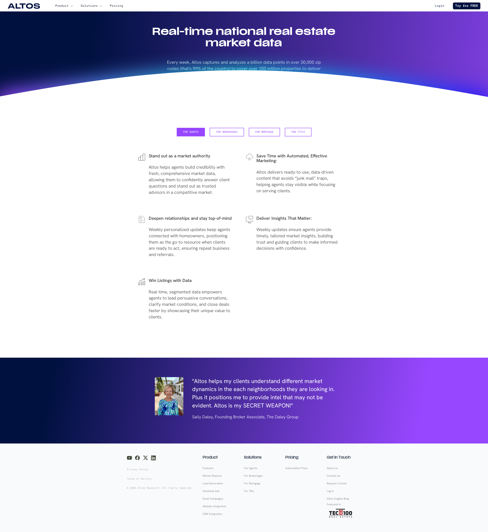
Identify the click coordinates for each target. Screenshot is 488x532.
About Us (332, 468)
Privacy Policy (137, 469)
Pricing (116, 5)
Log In (330, 491)
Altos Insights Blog (338, 498)
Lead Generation (213, 483)
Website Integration (214, 506)
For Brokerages (253, 475)
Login (439, 5)
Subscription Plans (296, 468)
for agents (190, 132)
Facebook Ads (211, 491)
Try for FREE (466, 5)
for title (298, 132)
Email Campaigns (213, 498)
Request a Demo (337, 483)
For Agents (250, 468)
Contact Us (333, 475)
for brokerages (227, 132)
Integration (212, 514)
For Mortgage (252, 483)
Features (208, 468)
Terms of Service (139, 478)
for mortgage (264, 132)
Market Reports (212, 475)
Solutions (89, 5)
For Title (249, 491)
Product (62, 5)
